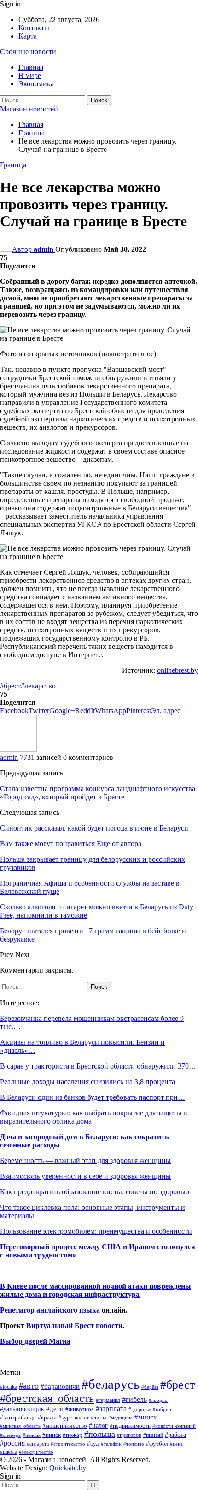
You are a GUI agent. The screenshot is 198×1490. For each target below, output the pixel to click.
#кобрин (162, 1409)
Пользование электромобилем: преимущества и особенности (96, 1231)
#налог (98, 1425)
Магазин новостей (29, 109)
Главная (30, 67)
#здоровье (139, 1409)
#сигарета (38, 1443)
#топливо (133, 1443)
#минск (145, 1417)
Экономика (36, 84)
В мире (29, 75)
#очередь (10, 1435)
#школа (8, 1452)
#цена (176, 1443)
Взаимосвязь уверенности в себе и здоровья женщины (85, 1176)
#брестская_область (47, 1398)
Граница (13, 165)
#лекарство (38, 686)
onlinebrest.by (177, 670)
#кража (47, 1417)
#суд (93, 1443)
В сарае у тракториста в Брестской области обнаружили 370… (98, 1066)
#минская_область (20, 1426)
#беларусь (111, 1384)
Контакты (33, 28)
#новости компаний (174, 1426)
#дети (55, 1408)
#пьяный (153, 1435)
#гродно (158, 1400)
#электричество (36, 1452)
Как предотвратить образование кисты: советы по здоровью (94, 1192)
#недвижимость (130, 1425)
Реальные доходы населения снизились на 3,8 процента (87, 1082)
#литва (98, 1417)
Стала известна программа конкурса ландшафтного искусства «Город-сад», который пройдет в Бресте (97, 793)
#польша (99, 1434)
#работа (175, 1434)
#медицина (120, 1417)
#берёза (149, 1387)
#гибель (134, 1399)
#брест (10, 686)
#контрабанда (18, 1417)
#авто (29, 1385)
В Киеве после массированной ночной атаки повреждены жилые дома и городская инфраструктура (95, 1290)
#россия (12, 1443)
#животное (79, 1409)
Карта (27, 36)
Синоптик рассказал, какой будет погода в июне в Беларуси (94, 828)
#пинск (51, 1435)
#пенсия (32, 1435)
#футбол (157, 1443)
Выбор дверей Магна (35, 1341)
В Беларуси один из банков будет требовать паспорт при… (92, 1097)
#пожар (72, 1434)
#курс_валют (73, 1417)
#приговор (129, 1435)
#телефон (111, 1443)
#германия (108, 1400)
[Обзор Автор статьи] (18, 749)
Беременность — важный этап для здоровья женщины (85, 1160)
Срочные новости (28, 51)
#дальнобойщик (22, 1408)
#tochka (8, 1387)
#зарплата (111, 1408)
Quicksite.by (67, 1468)
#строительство (68, 1443)
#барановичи (60, 1386)
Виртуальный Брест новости (74, 1325)
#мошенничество (64, 1425)
